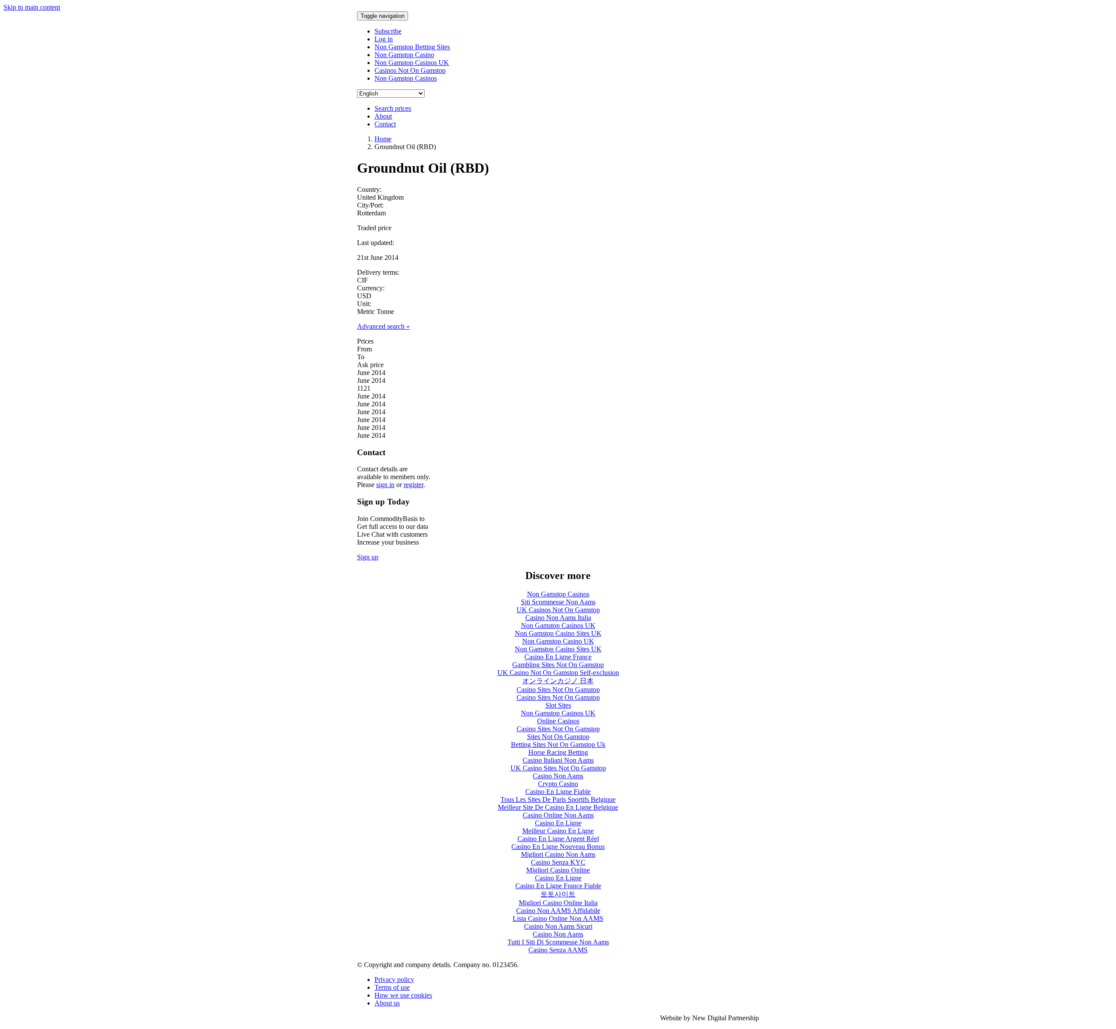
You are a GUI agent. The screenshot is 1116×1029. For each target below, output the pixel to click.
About (383, 116)
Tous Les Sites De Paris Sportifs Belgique (558, 799)
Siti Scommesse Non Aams (558, 602)
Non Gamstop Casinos (405, 78)
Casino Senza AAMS (558, 950)
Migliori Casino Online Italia (558, 902)
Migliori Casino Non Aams (558, 854)
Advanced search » (383, 326)
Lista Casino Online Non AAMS (558, 918)
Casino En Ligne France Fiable (558, 885)
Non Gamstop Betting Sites (412, 47)
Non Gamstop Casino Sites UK (558, 633)
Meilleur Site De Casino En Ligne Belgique (558, 807)
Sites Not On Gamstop (558, 736)
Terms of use (392, 987)
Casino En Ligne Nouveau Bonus (558, 846)
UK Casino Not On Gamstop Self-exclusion (558, 672)
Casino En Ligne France (558, 657)
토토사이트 (558, 894)
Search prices (392, 108)
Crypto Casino (558, 783)
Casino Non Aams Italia (558, 617)
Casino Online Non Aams (558, 815)
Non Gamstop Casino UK (558, 641)
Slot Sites (558, 705)
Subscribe (387, 31)
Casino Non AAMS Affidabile (558, 910)
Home (382, 139)
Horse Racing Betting (558, 752)
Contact (385, 124)
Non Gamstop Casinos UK (411, 62)
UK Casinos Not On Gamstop (558, 609)
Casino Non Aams (558, 776)
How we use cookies (403, 995)
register (413, 484)
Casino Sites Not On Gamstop (558, 689)
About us (387, 1003)
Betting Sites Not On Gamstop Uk (558, 744)
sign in (385, 484)
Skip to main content (31, 7)
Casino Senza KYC (558, 862)
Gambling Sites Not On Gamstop (558, 664)
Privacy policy (394, 979)
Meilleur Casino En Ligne (558, 831)
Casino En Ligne (558, 823)
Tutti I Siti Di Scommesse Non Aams (558, 942)
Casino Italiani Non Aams (558, 760)
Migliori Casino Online (558, 870)
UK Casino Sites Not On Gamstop (558, 768)
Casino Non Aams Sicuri (558, 926)
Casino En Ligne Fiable (558, 791)
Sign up (367, 557)
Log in (383, 39)
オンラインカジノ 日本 (558, 681)
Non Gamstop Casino (404, 54)
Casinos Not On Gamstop (410, 70)
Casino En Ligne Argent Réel (558, 838)
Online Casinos (558, 721)
